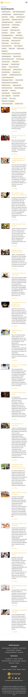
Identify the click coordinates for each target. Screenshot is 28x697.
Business (5, 669)
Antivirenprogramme (6, 648)
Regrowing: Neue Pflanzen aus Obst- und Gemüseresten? (19, 304)
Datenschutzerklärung (6, 660)
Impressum (23, 660)
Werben (15, 658)
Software (23, 669)
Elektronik (9, 669)
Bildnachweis (12, 663)
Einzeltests (20, 658)
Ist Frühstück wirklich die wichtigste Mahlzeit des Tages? (18, 160)
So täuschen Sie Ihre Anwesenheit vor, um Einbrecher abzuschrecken (19, 466)
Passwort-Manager (11, 650)
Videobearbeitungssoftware (11, 652)
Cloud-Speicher (15, 648)
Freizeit (14, 669)
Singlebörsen (18, 650)
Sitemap (17, 663)
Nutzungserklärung (16, 660)
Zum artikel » (15, 131)
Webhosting (20, 652)
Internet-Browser (22, 648)
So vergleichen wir (9, 658)
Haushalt (19, 669)
